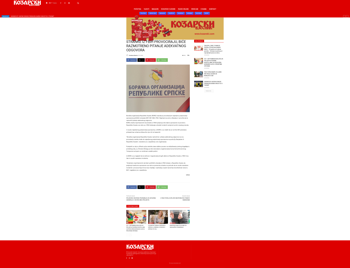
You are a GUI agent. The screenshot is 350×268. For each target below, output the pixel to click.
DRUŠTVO (129, 223)
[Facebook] (60, 3)
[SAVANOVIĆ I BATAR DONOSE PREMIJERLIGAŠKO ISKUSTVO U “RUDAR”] (198, 84)
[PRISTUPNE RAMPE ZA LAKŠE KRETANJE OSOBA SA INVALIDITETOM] (198, 74)
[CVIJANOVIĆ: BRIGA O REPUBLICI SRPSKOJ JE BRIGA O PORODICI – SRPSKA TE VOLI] (158, 217)
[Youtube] (69, 3)
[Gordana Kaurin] (127, 55)
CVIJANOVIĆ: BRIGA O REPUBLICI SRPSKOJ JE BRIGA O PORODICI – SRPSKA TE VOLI (157, 227)
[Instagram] (64, 3)
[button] (78, 3)
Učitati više (208, 91)
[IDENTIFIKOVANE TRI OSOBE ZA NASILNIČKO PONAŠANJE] (180, 217)
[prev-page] (127, 235)
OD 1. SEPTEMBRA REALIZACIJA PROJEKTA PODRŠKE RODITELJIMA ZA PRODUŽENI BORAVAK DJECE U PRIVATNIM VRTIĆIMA (213, 62)
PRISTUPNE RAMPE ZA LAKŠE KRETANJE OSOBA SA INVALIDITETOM (213, 73)
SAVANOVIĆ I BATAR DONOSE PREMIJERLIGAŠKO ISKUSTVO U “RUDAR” (32, 16)
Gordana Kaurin (133, 55)
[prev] (344, 16)
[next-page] (130, 235)
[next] (347, 16)
